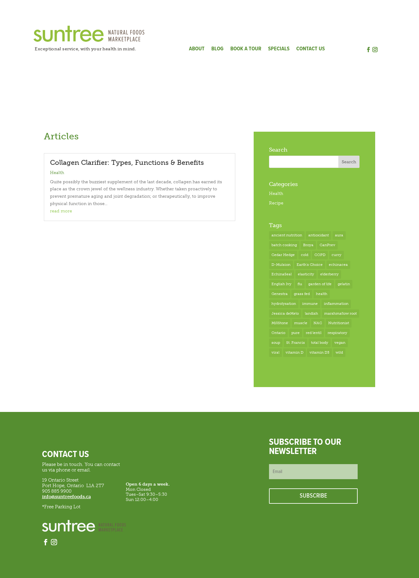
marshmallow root (340, 313)
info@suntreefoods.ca (66, 496)
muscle (300, 323)
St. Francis (295, 342)
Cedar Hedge (283, 255)
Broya (308, 245)
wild (339, 352)
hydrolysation (283, 303)
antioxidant (318, 235)
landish (311, 313)
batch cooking (284, 245)
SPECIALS (279, 49)
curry (336, 255)
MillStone (279, 323)
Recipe (276, 203)
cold (304, 255)
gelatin (344, 284)
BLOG (217, 49)
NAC (317, 323)
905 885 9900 (56, 491)
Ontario (278, 333)
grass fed (302, 294)
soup (275, 342)
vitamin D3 (319, 352)
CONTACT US (310, 49)
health (321, 294)
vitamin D (294, 352)
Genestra (279, 294)
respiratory (337, 333)
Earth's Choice (310, 264)
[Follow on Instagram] (375, 50)
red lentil (313, 333)
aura (339, 235)
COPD (319, 255)
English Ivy (281, 284)
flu (300, 284)
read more (61, 211)
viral (275, 352)
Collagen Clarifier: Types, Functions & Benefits (127, 162)
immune (310, 303)
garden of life (320, 284)
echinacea (338, 264)
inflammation (336, 303)
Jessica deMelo (285, 313)
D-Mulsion (280, 264)
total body (319, 342)
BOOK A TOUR (245, 49)
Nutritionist (338, 323)
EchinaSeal (281, 274)
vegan (339, 342)
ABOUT (197, 49)
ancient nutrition (286, 235)
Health (57, 172)
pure (295, 333)
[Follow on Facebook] (368, 50)
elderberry (329, 274)
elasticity (306, 274)
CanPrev (327, 245)
